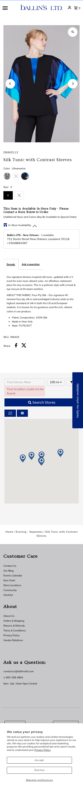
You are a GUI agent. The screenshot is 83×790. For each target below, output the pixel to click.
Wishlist (8, 595)
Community (10, 590)
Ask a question (31, 264)
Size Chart (9, 580)
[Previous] (10, 83)
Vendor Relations (13, 640)
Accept (39, 760)
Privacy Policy (42, 750)
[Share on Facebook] (16, 345)
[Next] (72, 83)
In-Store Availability (19, 225)
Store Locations (12, 585)
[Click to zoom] (72, 32)
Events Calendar (12, 575)
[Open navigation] (10, 7)
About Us (8, 615)
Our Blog (8, 570)
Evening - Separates (29, 531)
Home (9, 531)
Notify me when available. (77, 400)
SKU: (6, 337)
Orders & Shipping (13, 620)
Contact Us (9, 565)
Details (11, 264)
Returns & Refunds (14, 625)
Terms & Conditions (14, 630)
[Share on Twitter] (23, 345)
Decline (39, 770)
